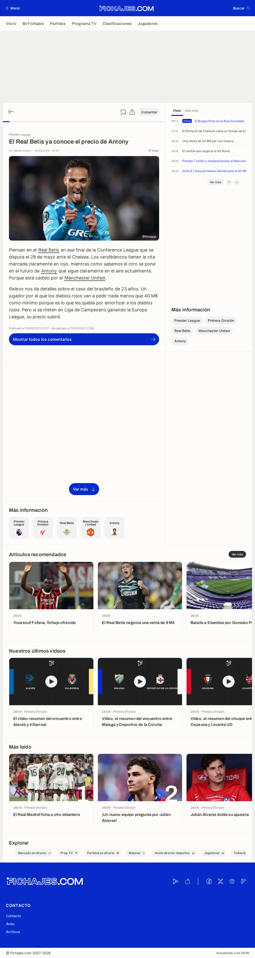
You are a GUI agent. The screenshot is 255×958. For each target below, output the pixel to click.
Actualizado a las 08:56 (232, 953)
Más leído (191, 110)
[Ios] (187, 881)
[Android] (176, 881)
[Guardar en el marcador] (123, 112)
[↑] (229, 182)
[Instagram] (232, 881)
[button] (13, 8)
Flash (177, 110)
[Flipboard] (243, 881)
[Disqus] (84, 432)
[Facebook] (209, 881)
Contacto (13, 916)
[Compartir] (132, 112)
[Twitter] (220, 881)
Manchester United (84, 277)
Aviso (10, 924)
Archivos (13, 932)
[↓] (237, 182)
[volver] (10, 112)
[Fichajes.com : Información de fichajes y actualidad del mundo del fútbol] (126, 8)
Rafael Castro (23, 150)
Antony (49, 270)
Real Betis (48, 250)
